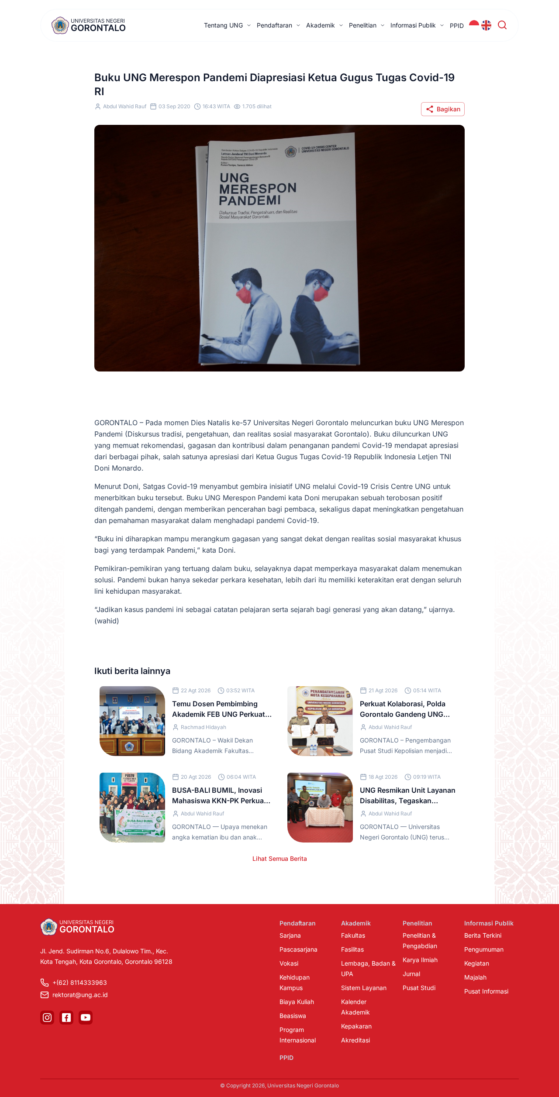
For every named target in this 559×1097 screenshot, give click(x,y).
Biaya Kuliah (297, 1001)
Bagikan (448, 109)
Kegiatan (476, 963)
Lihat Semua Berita (279, 858)
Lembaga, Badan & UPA (368, 968)
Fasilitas (352, 949)
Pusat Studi (419, 987)
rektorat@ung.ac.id (80, 994)
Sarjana (290, 935)
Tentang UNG (223, 25)
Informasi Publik (413, 25)
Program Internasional (298, 1035)
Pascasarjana (298, 949)
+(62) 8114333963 (79, 982)
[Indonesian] (474, 25)
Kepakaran (356, 1026)
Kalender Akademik (355, 1007)
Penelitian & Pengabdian (420, 940)
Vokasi (289, 963)
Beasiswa (293, 1015)
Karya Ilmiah (420, 959)
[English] (486, 25)
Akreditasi (355, 1040)
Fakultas (353, 935)
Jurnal (411, 973)
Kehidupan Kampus (295, 982)
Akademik (320, 25)
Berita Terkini (482, 935)
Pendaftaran (274, 25)
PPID (457, 25)
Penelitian (362, 25)
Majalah (475, 977)
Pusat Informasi (486, 991)
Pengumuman (484, 949)
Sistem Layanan (363, 987)
